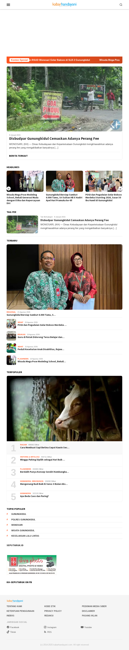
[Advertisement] (64, 33)
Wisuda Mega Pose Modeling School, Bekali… (42, 361)
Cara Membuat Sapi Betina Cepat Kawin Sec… (44, 447)
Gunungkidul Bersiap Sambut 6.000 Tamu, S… (31, 314)
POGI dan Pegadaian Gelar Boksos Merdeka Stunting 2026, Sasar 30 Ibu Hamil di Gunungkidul (64, 197)
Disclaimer (88, 611)
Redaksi (48, 615)
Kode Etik (50, 606)
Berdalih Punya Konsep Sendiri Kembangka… (44, 471)
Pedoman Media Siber (94, 606)
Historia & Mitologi (29, 457)
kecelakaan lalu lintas (25, 536)
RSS (49, 632)
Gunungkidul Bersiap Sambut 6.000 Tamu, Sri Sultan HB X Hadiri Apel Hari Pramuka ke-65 (25, 197)
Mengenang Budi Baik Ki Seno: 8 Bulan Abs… (44, 484)
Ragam (23, 445)
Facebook (14, 627)
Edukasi (21, 334)
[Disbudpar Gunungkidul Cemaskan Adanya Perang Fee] (64, 98)
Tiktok (13, 632)
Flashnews (23, 359)
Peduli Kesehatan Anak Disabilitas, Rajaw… (41, 349)
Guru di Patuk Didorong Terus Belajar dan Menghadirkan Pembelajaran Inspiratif (101, 197)
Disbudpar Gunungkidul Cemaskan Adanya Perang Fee (54, 138)
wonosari (17, 525)
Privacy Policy (53, 611)
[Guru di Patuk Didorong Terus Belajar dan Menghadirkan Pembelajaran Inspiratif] (103, 181)
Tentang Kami (14, 606)
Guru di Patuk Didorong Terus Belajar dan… (41, 337)
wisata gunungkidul (23, 530)
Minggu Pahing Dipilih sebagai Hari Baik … (42, 459)
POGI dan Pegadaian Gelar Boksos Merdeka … (42, 325)
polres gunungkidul (23, 519)
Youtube (88, 627)
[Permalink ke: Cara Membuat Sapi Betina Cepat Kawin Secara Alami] (64, 408)
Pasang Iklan (89, 615)
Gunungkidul (18, 514)
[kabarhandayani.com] (64, 4)
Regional (11, 312)
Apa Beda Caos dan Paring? (34, 496)
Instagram (51, 627)
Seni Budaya (37, 481)
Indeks (10, 615)
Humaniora (25, 481)
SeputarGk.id (15, 545)
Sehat (20, 322)
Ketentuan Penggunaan (20, 611)
